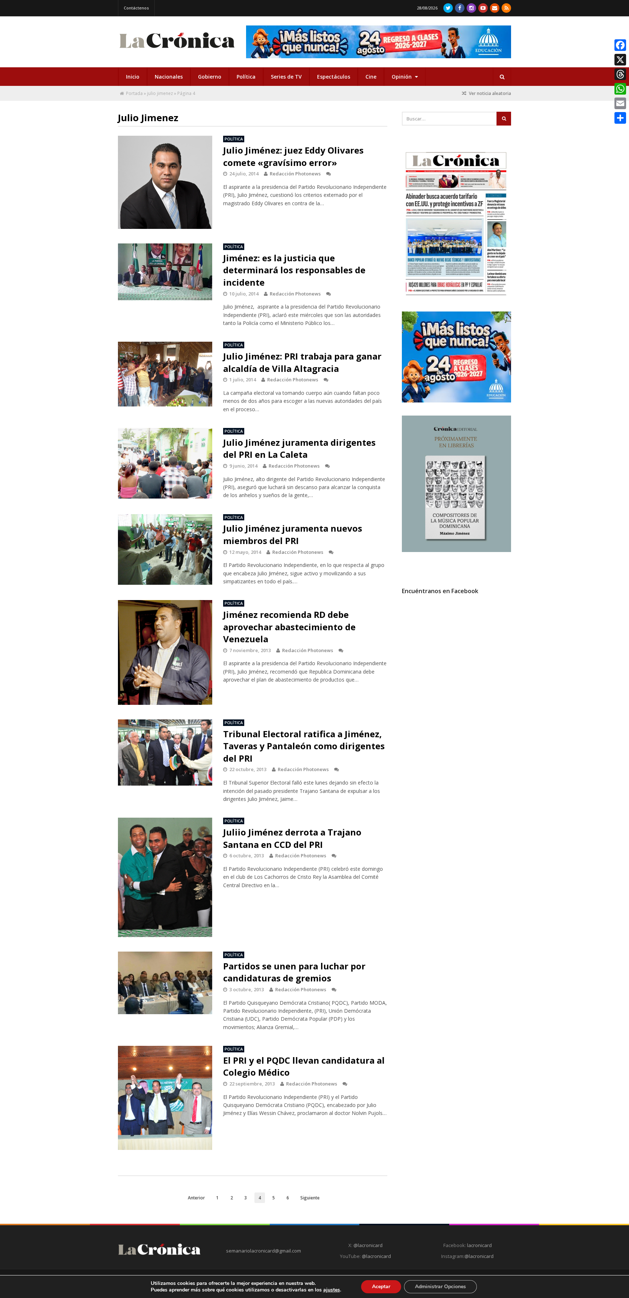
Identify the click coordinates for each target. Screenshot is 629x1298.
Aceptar (381, 1286)
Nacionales (169, 76)
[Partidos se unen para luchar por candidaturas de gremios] (165, 983)
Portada (134, 93)
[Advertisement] (456, 666)
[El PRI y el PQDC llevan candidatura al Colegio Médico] (165, 1098)
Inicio (132, 76)
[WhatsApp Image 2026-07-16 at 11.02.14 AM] (456, 550)
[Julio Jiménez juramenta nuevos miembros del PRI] (165, 549)
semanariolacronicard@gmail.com (263, 1250)
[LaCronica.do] (177, 50)
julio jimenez (160, 93)
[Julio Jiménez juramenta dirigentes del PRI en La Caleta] (165, 463)
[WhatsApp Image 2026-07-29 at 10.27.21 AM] (456, 400)
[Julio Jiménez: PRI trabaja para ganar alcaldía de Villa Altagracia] (165, 374)
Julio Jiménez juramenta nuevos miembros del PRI (292, 534)
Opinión (402, 76)
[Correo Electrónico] (494, 8)
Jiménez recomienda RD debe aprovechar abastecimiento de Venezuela (289, 626)
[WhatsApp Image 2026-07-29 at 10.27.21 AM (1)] (378, 41)
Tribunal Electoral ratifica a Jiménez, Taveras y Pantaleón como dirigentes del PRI (304, 746)
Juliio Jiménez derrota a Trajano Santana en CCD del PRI (292, 838)
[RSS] (506, 8)
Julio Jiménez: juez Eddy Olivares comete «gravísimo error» (293, 156)
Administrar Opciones (440, 1286)
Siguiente (310, 1197)
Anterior (196, 1197)
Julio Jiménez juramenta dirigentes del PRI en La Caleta (299, 448)
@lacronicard (367, 1245)
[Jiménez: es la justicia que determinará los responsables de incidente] (165, 271)
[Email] (620, 103)
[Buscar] (502, 77)
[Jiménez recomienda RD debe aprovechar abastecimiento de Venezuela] (165, 652)
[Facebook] (459, 8)
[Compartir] (620, 118)
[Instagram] (471, 8)
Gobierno (209, 76)
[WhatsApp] (620, 89)
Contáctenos (136, 8)
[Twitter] (448, 8)
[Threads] (620, 74)
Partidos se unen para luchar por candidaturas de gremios (294, 972)
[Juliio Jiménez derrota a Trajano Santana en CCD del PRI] (165, 877)
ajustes (331, 1290)
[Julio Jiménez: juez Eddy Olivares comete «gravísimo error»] (165, 182)
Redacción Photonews (295, 173)
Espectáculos (333, 76)
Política (246, 76)
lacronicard (479, 1245)
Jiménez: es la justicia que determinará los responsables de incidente (294, 270)
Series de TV (286, 76)
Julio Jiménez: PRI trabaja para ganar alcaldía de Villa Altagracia (302, 362)
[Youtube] (483, 8)
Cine (370, 76)
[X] (620, 59)
